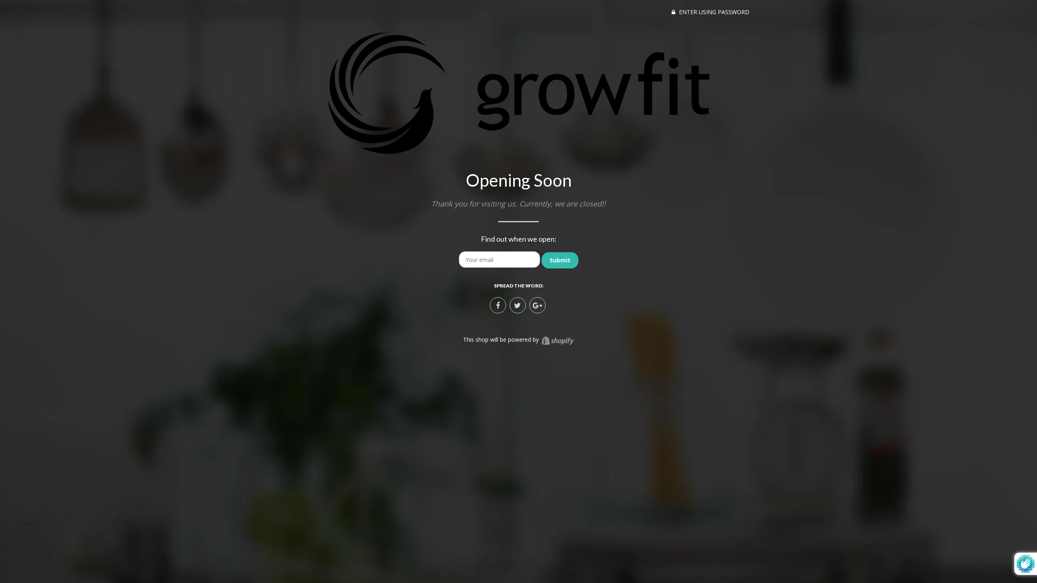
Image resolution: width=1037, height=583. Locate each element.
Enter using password (713, 12)
